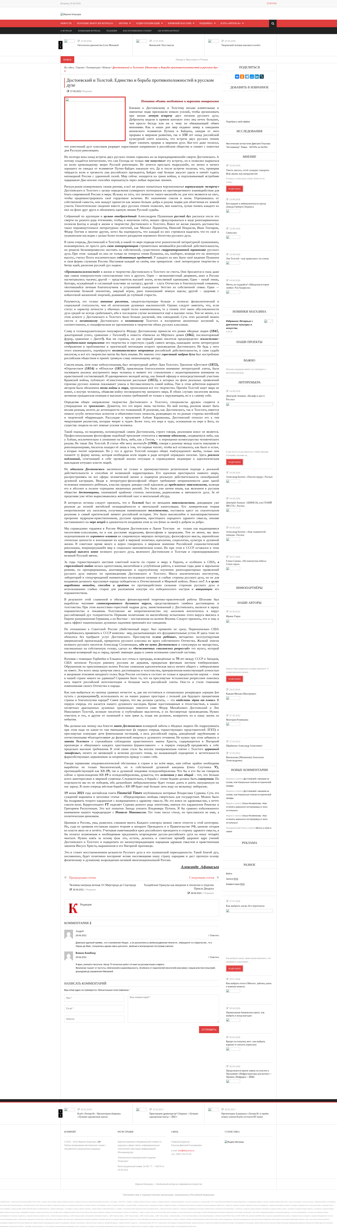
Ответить (214, 935)
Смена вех (231, 232)
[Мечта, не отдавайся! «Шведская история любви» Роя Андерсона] (233, 296)
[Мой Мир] (252, 76)
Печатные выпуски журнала (95, 23)
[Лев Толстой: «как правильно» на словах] (233, 267)
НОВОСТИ (66, 23)
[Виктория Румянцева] (233, 728)
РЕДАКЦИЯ (112, 31)
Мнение (106, 67)
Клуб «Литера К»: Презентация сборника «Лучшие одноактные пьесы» (99, 1115)
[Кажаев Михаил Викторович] (233, 702)
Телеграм (272, 3)
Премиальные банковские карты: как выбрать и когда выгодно (245, 1014)
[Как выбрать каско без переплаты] (249, 931)
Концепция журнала (89, 31)
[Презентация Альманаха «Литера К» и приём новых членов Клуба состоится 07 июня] (213, 1113)
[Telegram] (247, 76)
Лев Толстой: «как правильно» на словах (247, 258)
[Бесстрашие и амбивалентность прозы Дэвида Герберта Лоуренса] (233, 215)
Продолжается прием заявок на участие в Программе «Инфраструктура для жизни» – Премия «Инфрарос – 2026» (249, 1073)
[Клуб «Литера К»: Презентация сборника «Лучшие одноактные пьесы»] (69, 1113)
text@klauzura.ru (186, 1150)
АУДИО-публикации (148, 23)
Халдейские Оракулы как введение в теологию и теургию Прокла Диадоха (179, 887)
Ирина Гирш (233, 616)
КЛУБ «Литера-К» (231, 23)
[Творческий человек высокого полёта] (213, 44)
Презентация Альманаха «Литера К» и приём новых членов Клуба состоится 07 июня (245, 1115)
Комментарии (235, 884)
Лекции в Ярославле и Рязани (160, 59)
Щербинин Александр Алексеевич (244, 745)
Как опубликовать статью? (137, 31)
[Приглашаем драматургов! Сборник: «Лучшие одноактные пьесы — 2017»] (141, 1113)
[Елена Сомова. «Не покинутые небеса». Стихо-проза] (233, 573)
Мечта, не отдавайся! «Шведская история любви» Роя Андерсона (247, 286)
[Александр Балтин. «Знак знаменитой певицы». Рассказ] (233, 543)
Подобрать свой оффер (238, 121)
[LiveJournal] (262, 76)
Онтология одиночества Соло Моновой (98, 45)
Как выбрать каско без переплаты (245, 905)
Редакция (87, 91)
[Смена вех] (233, 241)
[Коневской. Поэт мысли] (141, 44)
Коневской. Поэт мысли (161, 45)
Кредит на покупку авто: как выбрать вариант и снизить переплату (245, 1043)
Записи (232, 879)
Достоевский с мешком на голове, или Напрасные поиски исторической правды (248, 782)
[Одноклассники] (242, 76)
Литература (93, 67)
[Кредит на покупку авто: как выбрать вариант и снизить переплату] (233, 1053)
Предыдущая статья (82, 877)
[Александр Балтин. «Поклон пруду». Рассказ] (233, 485)
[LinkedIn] (257, 76)
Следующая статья (201, 877)
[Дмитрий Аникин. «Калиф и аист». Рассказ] (249, 425)
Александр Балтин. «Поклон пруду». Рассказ (249, 476)
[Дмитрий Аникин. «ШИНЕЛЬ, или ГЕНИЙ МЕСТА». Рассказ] (233, 514)
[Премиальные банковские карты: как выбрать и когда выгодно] (233, 1024)
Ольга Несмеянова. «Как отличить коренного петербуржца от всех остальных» (246, 807)
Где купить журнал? (168, 31)
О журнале (66, 31)
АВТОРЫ (123, 23)
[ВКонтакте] (237, 76)
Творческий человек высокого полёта (240, 45)
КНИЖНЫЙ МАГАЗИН (179, 23)
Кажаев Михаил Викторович (241, 693)
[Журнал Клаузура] (71, 14)
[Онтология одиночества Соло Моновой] (69, 44)
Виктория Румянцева (237, 719)
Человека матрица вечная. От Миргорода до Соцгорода (103, 885)
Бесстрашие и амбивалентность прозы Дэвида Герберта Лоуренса (246, 205)
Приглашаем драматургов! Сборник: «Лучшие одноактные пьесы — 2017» (173, 1115)
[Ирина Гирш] (249, 641)
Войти (229, 873)
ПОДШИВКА (206, 23)
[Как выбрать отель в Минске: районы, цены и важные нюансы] (233, 995)
